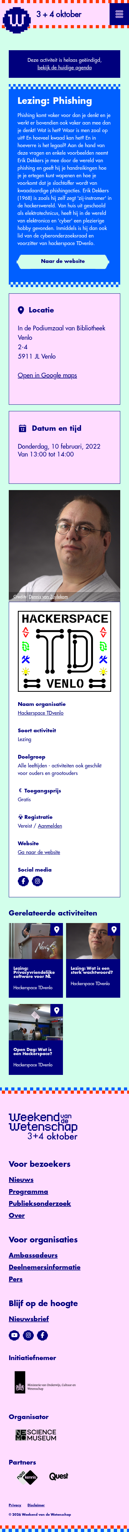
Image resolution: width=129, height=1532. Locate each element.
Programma (28, 1191)
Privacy (15, 1505)
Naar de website (63, 261)
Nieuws (21, 1180)
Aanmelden (50, 826)
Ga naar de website (39, 852)
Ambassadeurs (33, 1255)
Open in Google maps (47, 375)
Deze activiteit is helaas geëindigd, (65, 64)
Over (17, 1215)
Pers (16, 1279)
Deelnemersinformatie (44, 1267)
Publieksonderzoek (40, 1203)
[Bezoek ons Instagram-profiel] (28, 1335)
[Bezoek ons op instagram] (37, 881)
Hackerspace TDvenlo (41, 713)
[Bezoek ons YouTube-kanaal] (14, 1335)
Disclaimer (36, 1505)
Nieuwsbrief (29, 1319)
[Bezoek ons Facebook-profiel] (42, 1335)
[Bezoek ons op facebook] (23, 881)
